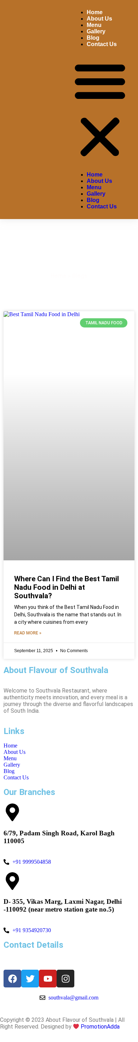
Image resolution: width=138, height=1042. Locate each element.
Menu (94, 25)
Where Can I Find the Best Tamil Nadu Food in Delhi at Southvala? (66, 587)
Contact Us (102, 44)
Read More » (27, 633)
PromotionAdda (100, 1026)
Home (95, 12)
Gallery (96, 31)
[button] (100, 109)
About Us (99, 19)
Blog (93, 38)
